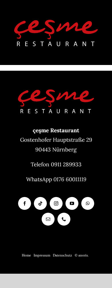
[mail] (48, 219)
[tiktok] (40, 203)
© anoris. (82, 255)
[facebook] (24, 203)
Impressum (42, 255)
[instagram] (56, 203)
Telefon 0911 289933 (56, 164)
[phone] (63, 219)
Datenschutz (62, 255)
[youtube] (71, 203)
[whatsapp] (87, 203)
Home (26, 255)
